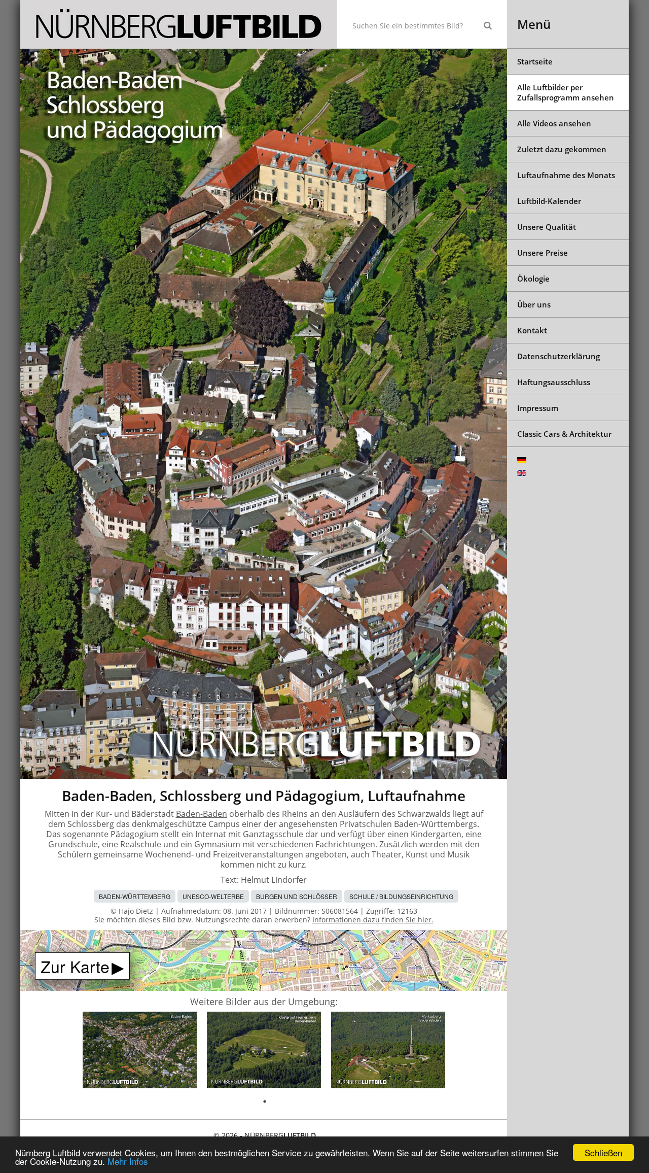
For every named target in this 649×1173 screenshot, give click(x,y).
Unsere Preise (542, 253)
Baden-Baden (201, 813)
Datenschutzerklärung (558, 356)
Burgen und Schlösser (296, 896)
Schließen (603, 1152)
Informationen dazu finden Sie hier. (373, 919)
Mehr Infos (127, 1161)
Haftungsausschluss (553, 382)
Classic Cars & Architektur (564, 434)
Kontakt (532, 330)
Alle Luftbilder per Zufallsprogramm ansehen (565, 92)
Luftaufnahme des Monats (566, 175)
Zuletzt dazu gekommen (561, 149)
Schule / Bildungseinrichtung (401, 896)
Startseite (535, 61)
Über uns (534, 304)
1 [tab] (265, 1101)
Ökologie (533, 278)
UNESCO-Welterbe (213, 896)
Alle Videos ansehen (554, 123)
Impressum (537, 408)
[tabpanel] (140, 1051)
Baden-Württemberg (134, 896)
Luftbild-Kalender (549, 201)
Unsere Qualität (546, 227)
